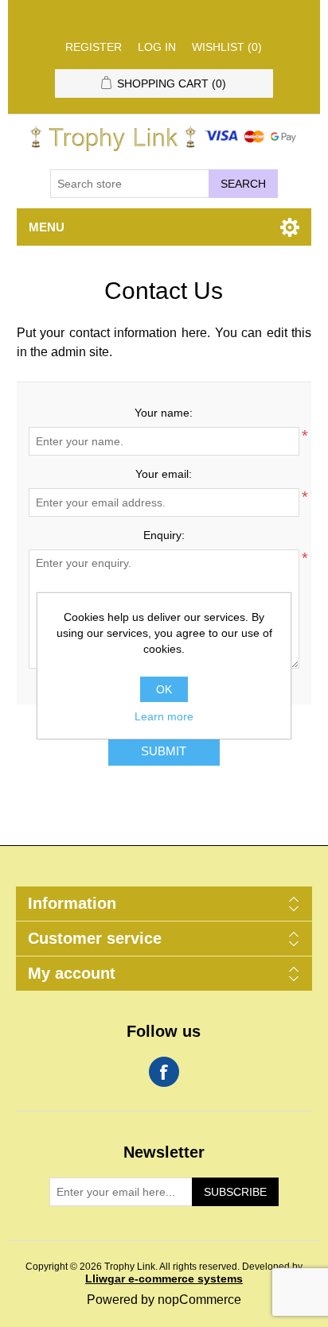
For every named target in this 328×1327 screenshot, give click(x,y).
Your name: (164, 412)
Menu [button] (46, 227)
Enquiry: (164, 535)
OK (164, 689)
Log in (157, 47)
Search (243, 183)
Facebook (164, 1072)
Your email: (163, 474)
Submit (163, 751)
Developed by (194, 1273)
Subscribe (235, 1191)
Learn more (164, 716)
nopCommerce (199, 1299)
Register (93, 47)
